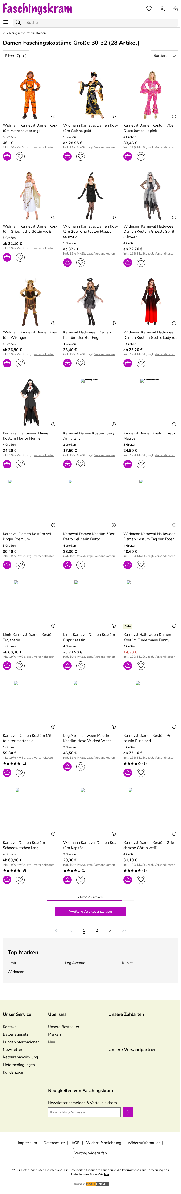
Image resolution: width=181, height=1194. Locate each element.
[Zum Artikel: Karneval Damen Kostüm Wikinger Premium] (30, 504)
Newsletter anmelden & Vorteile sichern (82, 1102)
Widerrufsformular (144, 1142)
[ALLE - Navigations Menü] (5, 22)
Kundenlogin (13, 1072)
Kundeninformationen (21, 1042)
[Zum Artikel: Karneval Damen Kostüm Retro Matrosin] (150, 403)
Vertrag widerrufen (90, 1153)
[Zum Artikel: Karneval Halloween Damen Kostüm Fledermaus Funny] (150, 604)
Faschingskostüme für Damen (25, 33)
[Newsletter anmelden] (128, 1112)
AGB (75, 1142)
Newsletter (12, 1049)
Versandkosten (44, 148)
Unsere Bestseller (63, 1026)
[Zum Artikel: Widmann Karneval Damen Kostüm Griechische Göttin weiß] (30, 196)
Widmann (16, 971)
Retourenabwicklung (20, 1057)
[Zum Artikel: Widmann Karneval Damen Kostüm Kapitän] (90, 812)
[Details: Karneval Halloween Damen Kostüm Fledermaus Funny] (128, 626)
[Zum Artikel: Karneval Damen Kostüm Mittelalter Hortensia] (30, 705)
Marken (54, 1034)
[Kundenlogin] (162, 9)
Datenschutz (54, 1142)
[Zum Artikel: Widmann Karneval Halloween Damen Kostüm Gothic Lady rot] (150, 302)
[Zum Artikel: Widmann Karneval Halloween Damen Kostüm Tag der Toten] (150, 504)
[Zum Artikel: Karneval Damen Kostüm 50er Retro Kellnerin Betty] (90, 504)
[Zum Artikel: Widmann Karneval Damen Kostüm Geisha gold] (90, 95)
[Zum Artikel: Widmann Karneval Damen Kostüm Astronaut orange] (30, 95)
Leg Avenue (75, 963)
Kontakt (9, 1026)
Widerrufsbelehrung (103, 1142)
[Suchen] (19, 23)
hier (106, 1174)
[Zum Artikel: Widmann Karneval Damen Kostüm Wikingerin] (30, 302)
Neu (51, 1042)
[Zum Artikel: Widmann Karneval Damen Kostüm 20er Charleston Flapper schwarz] (90, 196)
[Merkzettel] (149, 9)
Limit (12, 963)
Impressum (27, 1142)
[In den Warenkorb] (7, 156)
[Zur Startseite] (42, 9)
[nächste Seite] (110, 930)
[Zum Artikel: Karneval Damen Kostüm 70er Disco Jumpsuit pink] (150, 95)
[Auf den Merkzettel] (20, 156)
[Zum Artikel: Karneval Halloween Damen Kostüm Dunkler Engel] (90, 302)
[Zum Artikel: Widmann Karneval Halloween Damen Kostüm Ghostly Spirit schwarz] (150, 196)
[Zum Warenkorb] (175, 9)
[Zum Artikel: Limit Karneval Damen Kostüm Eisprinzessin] (90, 604)
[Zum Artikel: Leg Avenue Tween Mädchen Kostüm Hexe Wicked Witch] (90, 705)
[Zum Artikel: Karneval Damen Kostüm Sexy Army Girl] (90, 403)
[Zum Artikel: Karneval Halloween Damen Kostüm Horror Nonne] (30, 403)
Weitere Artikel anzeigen (90, 911)
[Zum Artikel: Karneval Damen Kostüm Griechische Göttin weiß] (150, 812)
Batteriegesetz (15, 1034)
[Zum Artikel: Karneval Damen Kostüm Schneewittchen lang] (30, 812)
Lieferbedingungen (19, 1064)
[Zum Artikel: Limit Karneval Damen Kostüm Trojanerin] (30, 604)
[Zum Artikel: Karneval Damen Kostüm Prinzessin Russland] (150, 705)
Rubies (128, 963)
